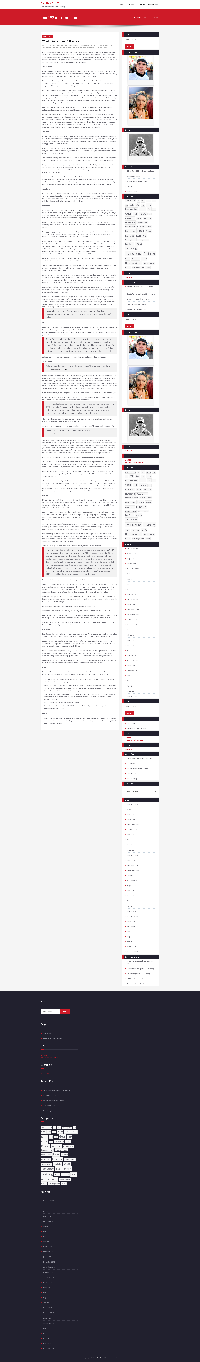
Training (76, 45)
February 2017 (132, 696)
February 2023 (132, 548)
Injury (143, 213)
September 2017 (133, 671)
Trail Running (133, 253)
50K (132, 204)
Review (149, 231)
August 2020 (131, 553)
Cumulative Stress (140, 304)
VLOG (148, 267)
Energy (142, 209)
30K (126, 205)
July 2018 (130, 635)
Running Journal (130, 240)
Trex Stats (130, 5)
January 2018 (132, 665)
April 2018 (130, 650)
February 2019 (132, 599)
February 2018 (132, 660)
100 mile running (48, 48)
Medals (139, 218)
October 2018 (132, 620)
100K (142, 205)
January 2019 (132, 604)
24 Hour (148, 201)
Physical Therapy (145, 226)
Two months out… (133, 186)
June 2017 (130, 676)
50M (137, 205)
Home (121, 5)
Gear (62, 45)
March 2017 (131, 691)
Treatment (135, 259)
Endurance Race (131, 209)
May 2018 (130, 645)
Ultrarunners (148, 263)
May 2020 (130, 559)
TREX (46, 45)
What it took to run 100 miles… (148, 17)
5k (138, 201)
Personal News (142, 223)
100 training (60, 48)
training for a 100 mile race (86, 48)
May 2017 (130, 681)
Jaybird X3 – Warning (147, 294)
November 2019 (133, 569)
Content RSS (129, 277)
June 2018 (130, 640)
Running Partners (143, 240)
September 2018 (133, 625)
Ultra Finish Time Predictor (148, 5)
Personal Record (131, 226)
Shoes (138, 243)
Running (141, 235)
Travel (127, 259)
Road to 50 (129, 236)
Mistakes (147, 218)
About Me (128, 460)
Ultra (144, 258)
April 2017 (130, 686)
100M (54, 45)
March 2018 (131, 655)
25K (154, 201)
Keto (149, 214)
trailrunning (70, 48)
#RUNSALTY (50, 3)
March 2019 (131, 594)
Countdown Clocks (133, 176)
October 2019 (132, 574)
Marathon (130, 218)
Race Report (130, 231)
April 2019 (130, 589)
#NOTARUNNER (130, 201)
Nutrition (68, 45)
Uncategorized (138, 267)
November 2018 (133, 615)
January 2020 (132, 564)
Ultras (95, 45)
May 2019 (130, 584)
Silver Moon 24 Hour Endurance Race (140, 171)
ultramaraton (102, 48)
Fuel (58, 45)
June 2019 (130, 579)
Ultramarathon (86, 45)
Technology (131, 248)
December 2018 (133, 609)
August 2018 (131, 630)
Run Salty (129, 244)
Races (140, 230)
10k (142, 201)
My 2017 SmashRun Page (134, 462)
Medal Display (132, 191)
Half (135, 213)
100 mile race (107, 45)
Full (154, 209)
